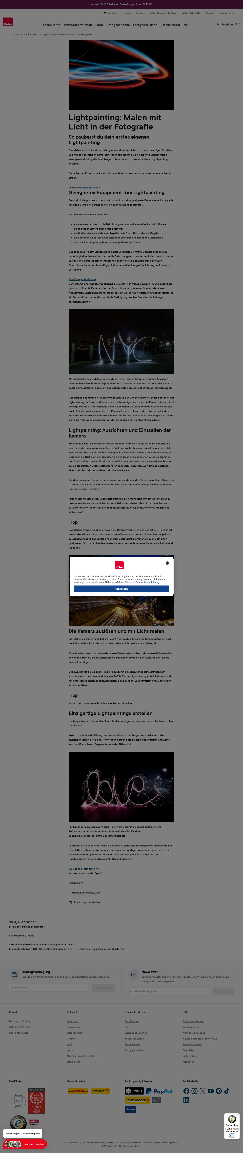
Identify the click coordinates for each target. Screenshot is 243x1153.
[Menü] (238, 1115)
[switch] (232, 1135)
